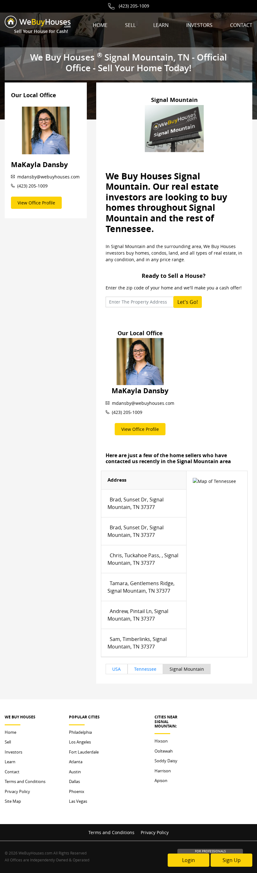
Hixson (161, 741)
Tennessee (145, 669)
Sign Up (232, 860)
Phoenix (76, 791)
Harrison (163, 771)
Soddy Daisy (166, 761)
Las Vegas (78, 801)
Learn (161, 25)
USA (116, 669)
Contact (241, 25)
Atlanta (75, 762)
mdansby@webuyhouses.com (48, 177)
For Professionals (210, 851)
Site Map (13, 801)
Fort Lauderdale (84, 752)
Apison (161, 780)
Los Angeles (80, 742)
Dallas (74, 781)
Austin (75, 772)
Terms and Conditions (25, 781)
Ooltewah (164, 751)
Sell (130, 25)
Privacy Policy (17, 791)
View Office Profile (36, 203)
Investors (199, 25)
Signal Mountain (187, 669)
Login (188, 860)
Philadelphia (80, 732)
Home (100, 25)
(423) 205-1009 (134, 6)
